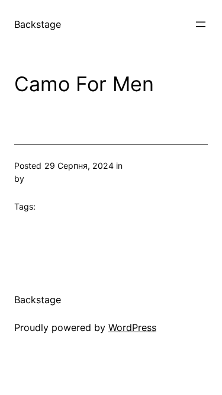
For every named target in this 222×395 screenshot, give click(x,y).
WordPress (132, 327)
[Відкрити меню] (201, 24)
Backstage (37, 24)
